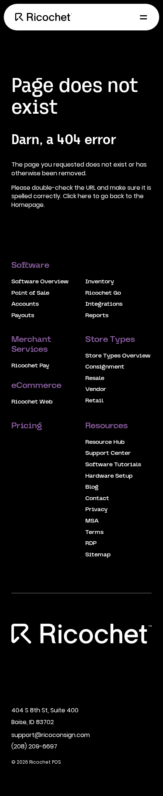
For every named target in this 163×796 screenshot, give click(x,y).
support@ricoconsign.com (50, 735)
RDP (91, 543)
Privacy (96, 509)
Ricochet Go (103, 293)
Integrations (103, 304)
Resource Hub (105, 442)
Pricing (27, 426)
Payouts (22, 315)
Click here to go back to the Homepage (77, 200)
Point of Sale (30, 293)
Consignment (104, 367)
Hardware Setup (109, 476)
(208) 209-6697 (34, 746)
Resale (94, 378)
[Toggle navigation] (141, 17)
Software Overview (40, 281)
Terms (94, 532)
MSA (92, 521)
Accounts (25, 304)
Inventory (99, 281)
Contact (97, 498)
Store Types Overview (117, 356)
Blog (92, 487)
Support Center (108, 453)
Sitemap (98, 555)
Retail (94, 401)
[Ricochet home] (43, 17)
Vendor (95, 389)
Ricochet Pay (30, 366)
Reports (96, 315)
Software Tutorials (113, 464)
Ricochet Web (32, 402)
